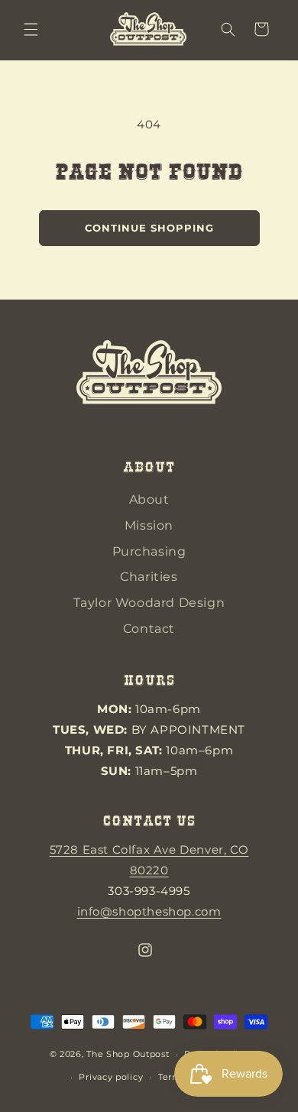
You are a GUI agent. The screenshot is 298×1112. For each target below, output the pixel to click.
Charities (148, 576)
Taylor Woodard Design (149, 602)
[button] (30, 29)
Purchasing (149, 551)
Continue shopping (149, 228)
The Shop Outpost (127, 1054)
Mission (149, 525)
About (149, 499)
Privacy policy (111, 1076)
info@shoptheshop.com (149, 911)
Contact (149, 628)
